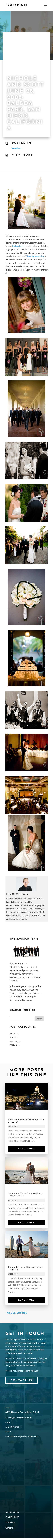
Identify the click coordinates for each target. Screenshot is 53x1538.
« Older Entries (16, 1312)
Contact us (21, 1380)
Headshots (15, 1041)
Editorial (15, 1045)
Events (13, 1038)
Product (14, 1034)
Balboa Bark (18, 246)
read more (26, 1149)
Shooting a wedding (35, 256)
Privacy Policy (12, 1516)
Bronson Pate (17, 894)
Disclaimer (10, 1522)
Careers (9, 1527)
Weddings (16, 148)
